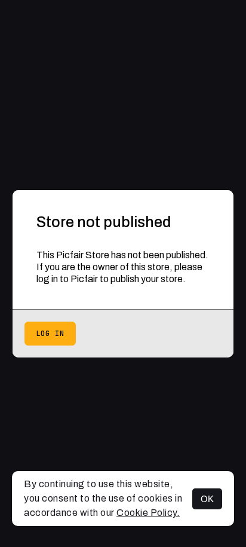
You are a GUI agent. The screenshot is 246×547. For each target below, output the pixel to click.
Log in (50, 333)
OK (207, 499)
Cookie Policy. (148, 513)
